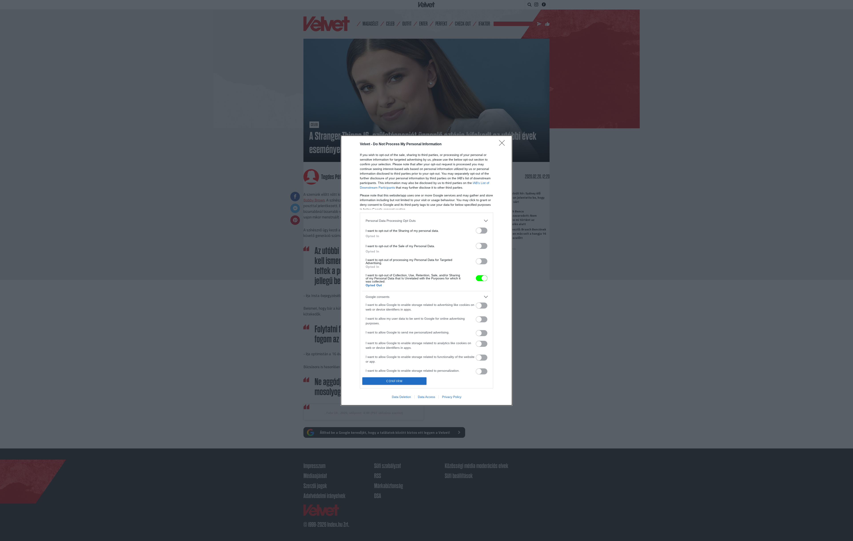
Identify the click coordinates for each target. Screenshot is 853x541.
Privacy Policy (451, 397)
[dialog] (426, 271)
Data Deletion (401, 397)
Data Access (426, 397)
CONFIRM (394, 381)
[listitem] (426, 220)
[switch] (481, 231)
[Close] (503, 144)
